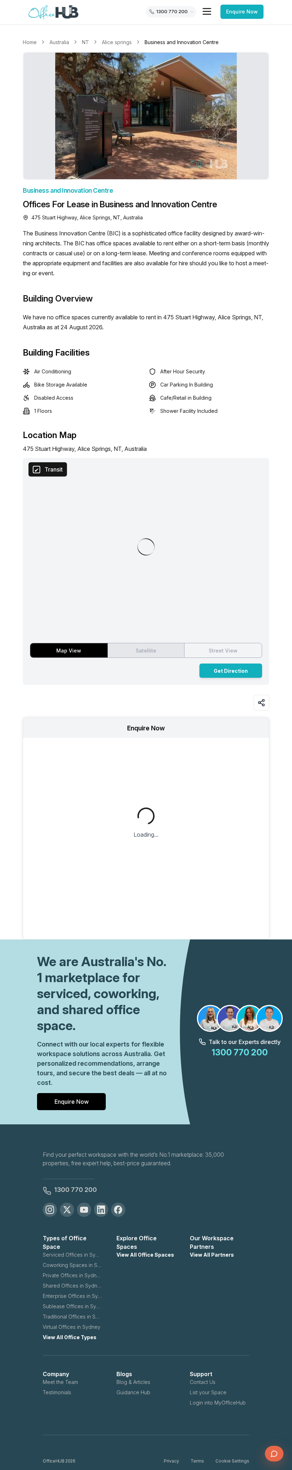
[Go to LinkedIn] (101, 1210)
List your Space (208, 1392)
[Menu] (207, 11)
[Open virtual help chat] (274, 1453)
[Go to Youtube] (84, 1210)
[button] (146, 116)
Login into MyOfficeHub (218, 1403)
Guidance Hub (133, 1392)
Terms (197, 1461)
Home (30, 42)
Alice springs (117, 42)
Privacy (171, 1461)
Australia (59, 42)
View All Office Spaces (145, 1255)
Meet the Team (60, 1382)
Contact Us (202, 1382)
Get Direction (231, 671)
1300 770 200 (75, 1189)
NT (85, 42)
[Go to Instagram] (50, 1210)
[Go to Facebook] (118, 1210)
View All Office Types (70, 1337)
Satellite (146, 651)
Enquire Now (242, 12)
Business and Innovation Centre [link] (182, 42)
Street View (223, 651)
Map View (68, 651)
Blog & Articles (133, 1382)
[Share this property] (261, 702)
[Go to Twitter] (67, 1210)
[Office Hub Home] (53, 12)
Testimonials (57, 1392)
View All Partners (212, 1255)
